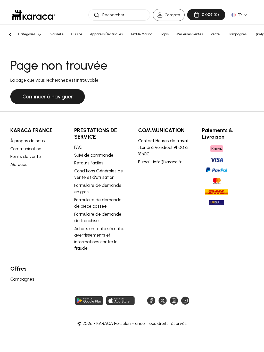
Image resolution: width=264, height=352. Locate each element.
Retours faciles (88, 162)
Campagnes (22, 279)
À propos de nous (27, 140)
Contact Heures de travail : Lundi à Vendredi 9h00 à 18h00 (163, 147)
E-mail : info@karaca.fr (160, 161)
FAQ (78, 147)
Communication (25, 148)
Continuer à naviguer (47, 96)
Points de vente (25, 156)
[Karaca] (33, 15)
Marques (18, 164)
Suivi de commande (93, 155)
